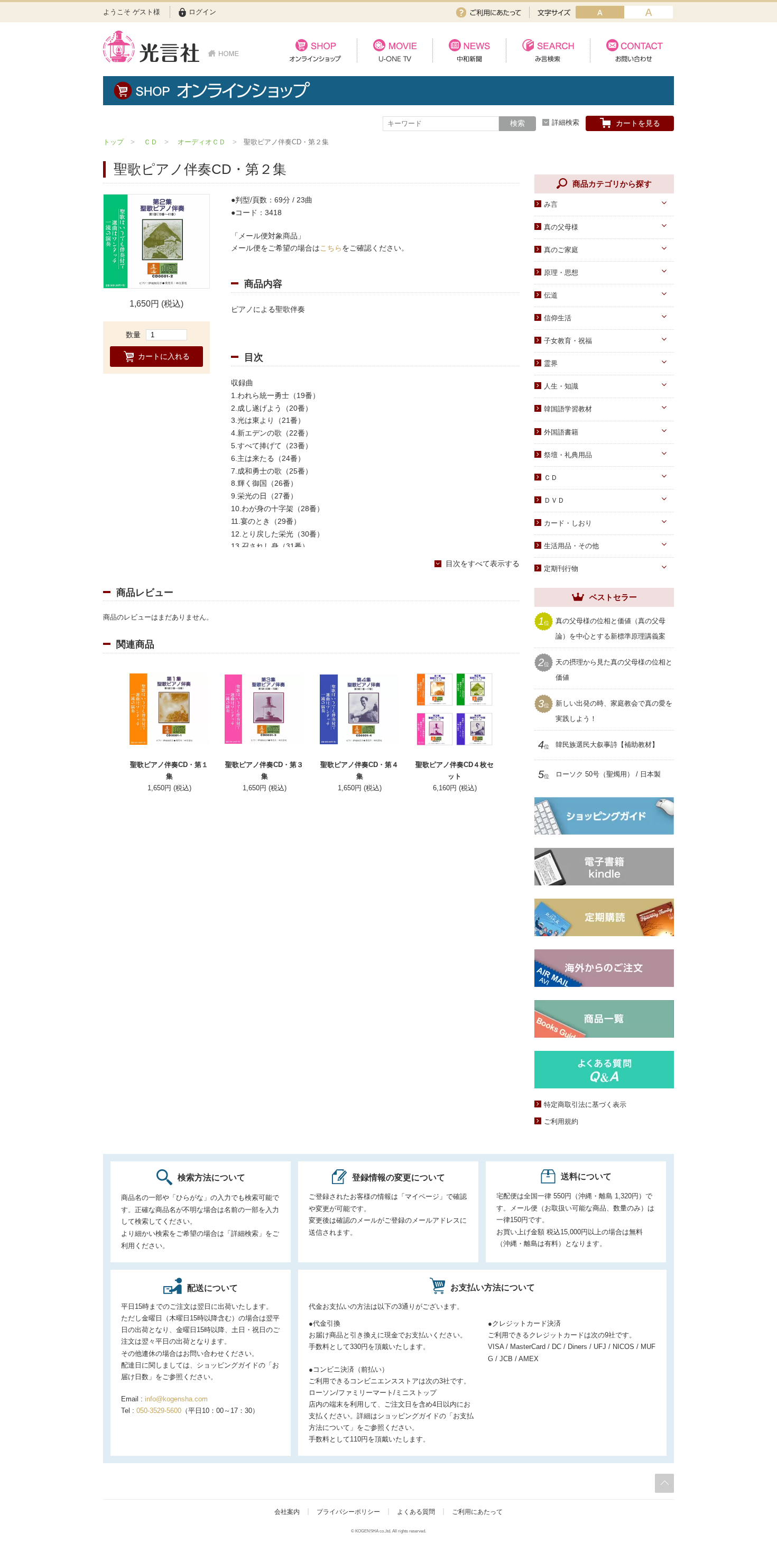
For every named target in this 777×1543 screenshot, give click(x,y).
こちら (331, 248)
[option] (156, 241)
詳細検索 (565, 122)
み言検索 (548, 50)
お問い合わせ (632, 50)
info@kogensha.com (176, 1399)
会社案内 (287, 1512)
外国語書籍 (561, 432)
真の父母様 (561, 227)
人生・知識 (561, 386)
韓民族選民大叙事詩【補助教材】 (607, 745)
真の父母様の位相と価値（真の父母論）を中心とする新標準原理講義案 (610, 627)
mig (648, 12)
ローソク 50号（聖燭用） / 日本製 (608, 774)
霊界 (551, 363)
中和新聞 (469, 50)
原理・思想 (561, 272)
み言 (551, 204)
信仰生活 (557, 318)
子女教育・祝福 (568, 341)
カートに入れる (164, 357)
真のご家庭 (561, 250)
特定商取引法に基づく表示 (585, 1104)
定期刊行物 (561, 568)
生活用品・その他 (571, 546)
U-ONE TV (394, 50)
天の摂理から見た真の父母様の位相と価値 (614, 669)
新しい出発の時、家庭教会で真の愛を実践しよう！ (614, 710)
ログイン (202, 12)
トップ (113, 142)
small (600, 12)
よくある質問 (416, 1512)
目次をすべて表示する (483, 563)
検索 (517, 123)
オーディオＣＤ (202, 142)
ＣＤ (151, 142)
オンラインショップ (315, 50)
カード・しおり (568, 523)
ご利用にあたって (488, 12)
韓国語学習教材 (568, 409)
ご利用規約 (561, 1121)
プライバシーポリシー (348, 1512)
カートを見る (638, 123)
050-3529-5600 (158, 1411)
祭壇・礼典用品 (568, 455)
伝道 (551, 295)
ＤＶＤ (554, 500)
